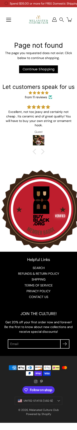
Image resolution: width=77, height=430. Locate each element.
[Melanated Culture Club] (38, 19)
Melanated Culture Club (44, 410)
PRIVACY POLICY (38, 291)
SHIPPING (39, 279)
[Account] (54, 19)
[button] (61, 19)
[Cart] (69, 19)
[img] (38, 93)
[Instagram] (36, 381)
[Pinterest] (41, 381)
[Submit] (64, 344)
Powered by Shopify (38, 414)
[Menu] (8, 19)
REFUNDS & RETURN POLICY (38, 274)
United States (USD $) (38, 400)
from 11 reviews (36, 97)
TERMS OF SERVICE (38, 285)
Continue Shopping (39, 69)
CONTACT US (38, 297)
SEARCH (39, 268)
